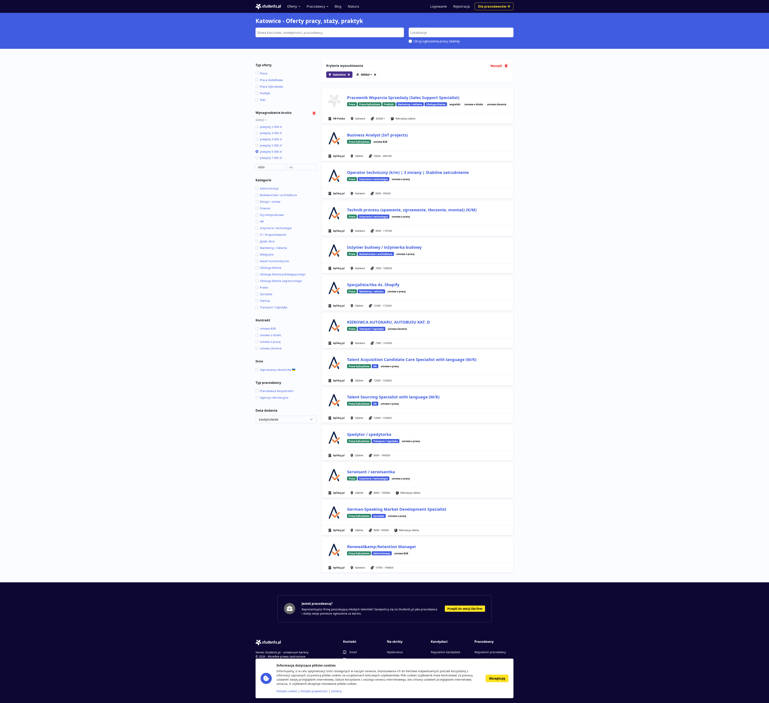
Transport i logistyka (273, 307)
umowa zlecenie (271, 348)
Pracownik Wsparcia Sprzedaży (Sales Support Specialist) (403, 97)
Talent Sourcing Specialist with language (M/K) (393, 397)
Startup (265, 301)
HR (262, 221)
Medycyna (267, 254)
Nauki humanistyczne (274, 261)
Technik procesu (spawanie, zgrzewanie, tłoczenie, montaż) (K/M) (412, 210)
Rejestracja (461, 6)
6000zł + (366, 74)
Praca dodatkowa (271, 80)
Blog (338, 6)
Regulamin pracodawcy (490, 652)
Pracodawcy (316, 6)
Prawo (264, 287)
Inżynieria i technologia (276, 228)
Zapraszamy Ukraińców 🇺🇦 (277, 370)
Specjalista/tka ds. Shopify (373, 284)
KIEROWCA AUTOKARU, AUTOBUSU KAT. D (388, 322)
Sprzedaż (266, 294)
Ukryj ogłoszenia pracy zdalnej (437, 41)
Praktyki (265, 93)
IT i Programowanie (273, 235)
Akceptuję (497, 678)
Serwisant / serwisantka (371, 471)
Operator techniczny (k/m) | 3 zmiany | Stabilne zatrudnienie (408, 172)
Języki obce (267, 241)
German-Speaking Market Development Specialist (396, 509)
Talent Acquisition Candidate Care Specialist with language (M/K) (411, 359)
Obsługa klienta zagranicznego (281, 281)
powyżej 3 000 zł (271, 133)
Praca (263, 73)
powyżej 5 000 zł (271, 145)
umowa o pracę (270, 342)
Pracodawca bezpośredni (277, 391)
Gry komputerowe (272, 215)
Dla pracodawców (492, 6)
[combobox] (330, 32)
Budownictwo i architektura (278, 195)
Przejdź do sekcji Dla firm (464, 609)
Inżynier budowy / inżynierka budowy (384, 247)
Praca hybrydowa (271, 86)
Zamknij (336, 691)
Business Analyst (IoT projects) (377, 135)
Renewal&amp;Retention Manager (381, 546)
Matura (353, 6)
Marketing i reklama (273, 248)
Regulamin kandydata (445, 652)
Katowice (339, 74)
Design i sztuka (270, 202)
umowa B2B (268, 328)
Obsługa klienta (270, 268)
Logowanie (438, 6)
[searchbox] (329, 32)
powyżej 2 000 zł (271, 127)
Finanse (265, 208)
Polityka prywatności (314, 691)
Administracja (269, 188)
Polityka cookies (287, 691)
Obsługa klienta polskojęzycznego (282, 274)
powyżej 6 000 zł (271, 151)
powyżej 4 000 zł (271, 139)
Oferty (292, 6)
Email (353, 652)
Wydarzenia (395, 652)
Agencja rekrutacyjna (274, 397)
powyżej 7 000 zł (271, 158)
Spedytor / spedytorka (369, 434)
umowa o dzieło (270, 335)
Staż (263, 100)
